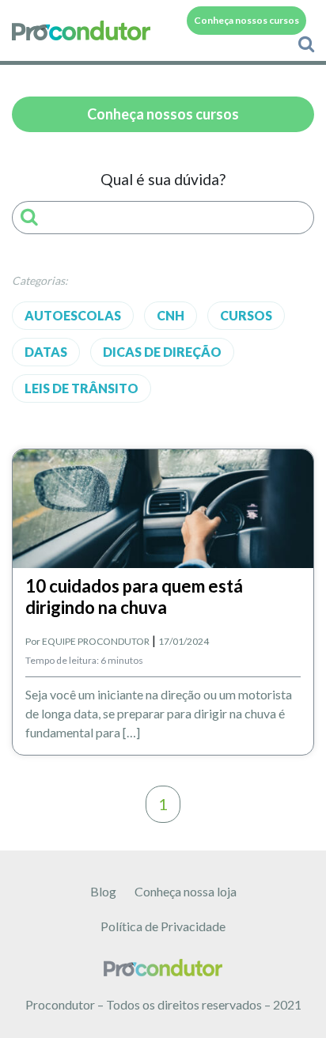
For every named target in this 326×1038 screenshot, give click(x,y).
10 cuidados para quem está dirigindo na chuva (134, 596)
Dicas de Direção (162, 351)
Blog (103, 891)
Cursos (246, 315)
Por (87, 641)
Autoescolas (73, 315)
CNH (170, 315)
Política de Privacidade (163, 926)
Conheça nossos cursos (246, 20)
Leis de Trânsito (81, 388)
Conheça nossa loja (186, 891)
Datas (46, 351)
